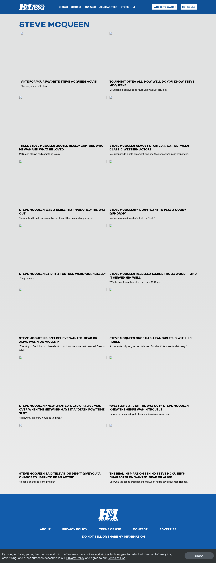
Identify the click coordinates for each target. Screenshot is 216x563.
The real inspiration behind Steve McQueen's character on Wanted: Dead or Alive (147, 475)
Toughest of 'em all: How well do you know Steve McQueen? (151, 83)
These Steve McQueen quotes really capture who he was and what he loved (61, 147)
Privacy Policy (74, 529)
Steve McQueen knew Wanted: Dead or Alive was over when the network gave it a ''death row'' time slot (61, 409)
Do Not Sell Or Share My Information (113, 536)
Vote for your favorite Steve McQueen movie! (59, 81)
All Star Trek (108, 7)
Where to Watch (165, 7)
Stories (76, 7)
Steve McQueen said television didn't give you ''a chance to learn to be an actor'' (60, 475)
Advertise (167, 529)
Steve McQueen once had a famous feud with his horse (150, 340)
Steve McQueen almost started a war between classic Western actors (149, 147)
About (45, 529)
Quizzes (90, 7)
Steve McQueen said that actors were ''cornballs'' (62, 274)
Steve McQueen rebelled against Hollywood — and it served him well (153, 275)
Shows (63, 7)
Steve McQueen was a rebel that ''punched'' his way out (62, 211)
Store (125, 7)
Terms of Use (110, 529)
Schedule (188, 7)
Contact (140, 529)
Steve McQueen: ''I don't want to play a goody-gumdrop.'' (148, 211)
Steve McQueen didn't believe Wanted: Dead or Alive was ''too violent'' (58, 340)
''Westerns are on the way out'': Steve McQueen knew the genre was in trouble (149, 407)
